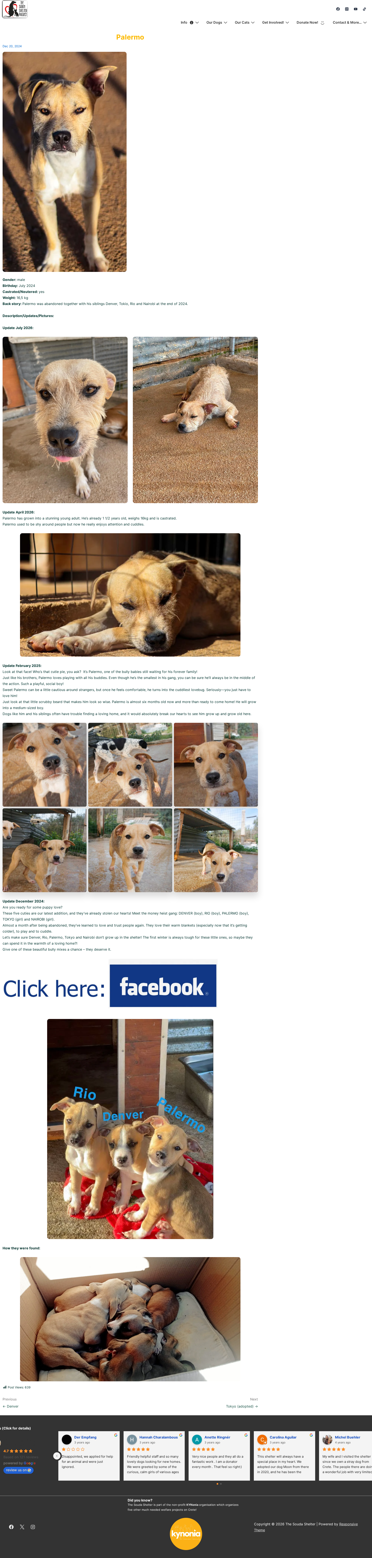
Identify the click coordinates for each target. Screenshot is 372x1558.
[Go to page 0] (218, 1484)
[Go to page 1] (221, 1484)
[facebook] (338, 9)
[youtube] (355, 9)
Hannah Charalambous (286, 1437)
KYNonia (192, 1504)
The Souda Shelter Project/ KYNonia (20, 1442)
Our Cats (242, 22)
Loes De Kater (84, 1437)
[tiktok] (364, 9)
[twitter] (22, 1527)
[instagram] (347, 9)
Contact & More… (347, 22)
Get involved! (273, 22)
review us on (16, 1470)
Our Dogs (214, 22)
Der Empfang (213, 1437)
